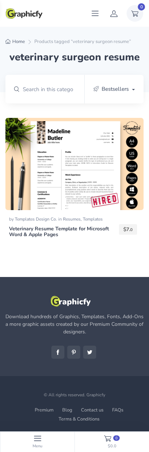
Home (18, 41)
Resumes (72, 219)
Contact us (92, 410)
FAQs (117, 410)
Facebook (57, 352)
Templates (93, 219)
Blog (67, 410)
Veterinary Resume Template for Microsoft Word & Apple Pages (59, 231)
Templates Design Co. (36, 219)
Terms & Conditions (79, 419)
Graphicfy (95, 395)
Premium (44, 410)
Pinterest (73, 352)
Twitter (89, 352)
